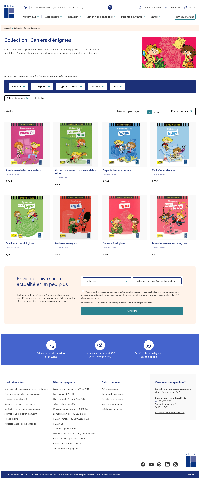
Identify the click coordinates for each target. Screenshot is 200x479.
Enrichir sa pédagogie (100, 16)
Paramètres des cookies (108, 474)
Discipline (40, 86)
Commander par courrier (113, 393)
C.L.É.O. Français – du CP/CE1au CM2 (71, 418)
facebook (143, 464)
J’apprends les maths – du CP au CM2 (71, 389)
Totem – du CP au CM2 (64, 403)
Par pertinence (180, 111)
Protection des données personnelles (76, 474)
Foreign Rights (11, 418)
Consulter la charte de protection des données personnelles (124, 302)
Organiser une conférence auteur (20, 403)
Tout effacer (40, 98)
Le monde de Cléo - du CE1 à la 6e (69, 413)
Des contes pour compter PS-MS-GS (70, 408)
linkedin (167, 464)
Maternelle (29, 16)
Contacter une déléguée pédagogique (22, 408)
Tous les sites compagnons (65, 448)
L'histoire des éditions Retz (17, 398)
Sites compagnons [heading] (64, 382)
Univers (17, 86)
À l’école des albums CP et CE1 (67, 443)
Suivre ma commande (112, 403)
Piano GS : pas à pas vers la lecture (69, 438)
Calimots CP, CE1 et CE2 (64, 428)
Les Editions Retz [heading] (14, 382)
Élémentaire (51, 16)
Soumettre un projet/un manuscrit (20, 413)
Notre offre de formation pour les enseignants (26, 389)
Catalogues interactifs (112, 408)
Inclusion (73, 16)
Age (115, 86)
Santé (154, 16)
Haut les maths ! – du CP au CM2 (69, 398)
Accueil (7, 28)
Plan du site (16, 474)
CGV (27, 474)
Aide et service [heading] (111, 382)
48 (158, 112)
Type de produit (69, 86)
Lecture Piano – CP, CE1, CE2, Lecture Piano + (75, 433)
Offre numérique (185, 16)
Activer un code (152, 7)
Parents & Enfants (131, 16)
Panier (192, 7)
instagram (175, 464)
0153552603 (165, 401)
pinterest (159, 464)
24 (154, 112)
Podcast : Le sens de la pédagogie (20, 423)
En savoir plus (87, 302)
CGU (34, 474)
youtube (151, 464)
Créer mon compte (111, 389)
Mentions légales (48, 474)
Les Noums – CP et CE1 (64, 393)
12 (150, 112)
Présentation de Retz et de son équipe (22, 393)
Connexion (174, 7)
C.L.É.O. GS (58, 423)
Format (96, 86)
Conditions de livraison (112, 398)
